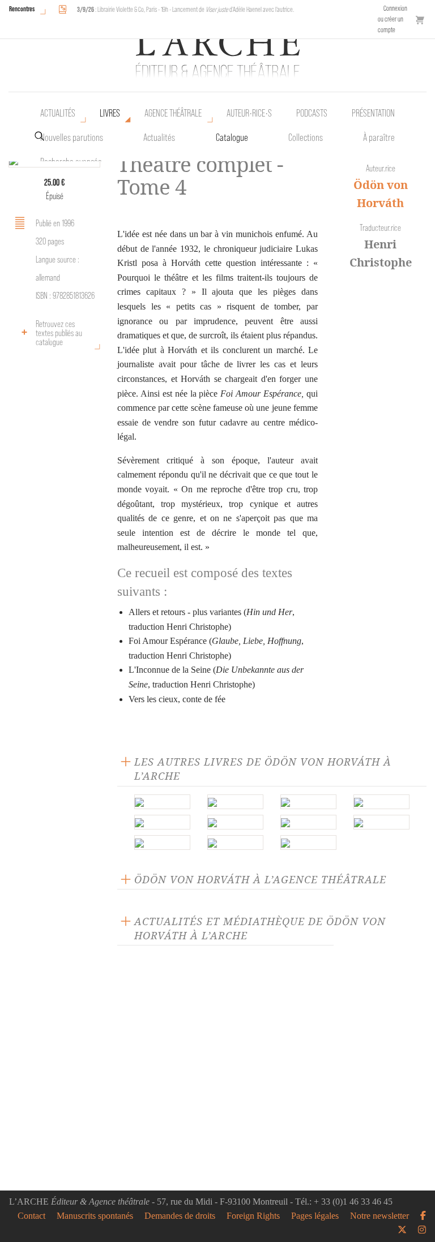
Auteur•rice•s (249, 113)
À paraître (379, 137)
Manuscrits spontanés (95, 1215)
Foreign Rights (253, 1215)
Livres (110, 113)
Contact (31, 1215)
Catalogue (232, 137)
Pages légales (315, 1215)
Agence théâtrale (173, 113)
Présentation (373, 113)
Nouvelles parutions (71, 137)
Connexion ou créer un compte (392, 19)
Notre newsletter (379, 1215)
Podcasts (311, 113)
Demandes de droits (179, 1215)
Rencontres (22, 9)
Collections (305, 137)
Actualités (57, 113)
